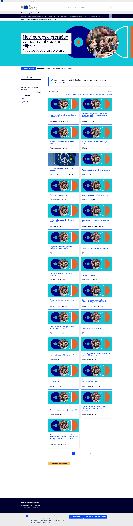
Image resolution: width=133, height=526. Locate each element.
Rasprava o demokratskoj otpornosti (37, 16)
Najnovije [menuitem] (76, 94)
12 (86, 453)
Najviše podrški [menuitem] (84, 94)
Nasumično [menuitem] (69, 94)
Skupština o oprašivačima (75, 16)
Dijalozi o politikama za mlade (92, 16)
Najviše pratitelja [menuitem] (107, 94)
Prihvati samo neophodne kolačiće (95, 516)
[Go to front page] (32, 7)
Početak (23, 16)
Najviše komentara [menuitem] (95, 94)
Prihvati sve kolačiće (76, 516)
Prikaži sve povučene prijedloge (59, 463)
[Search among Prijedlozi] (39, 92)
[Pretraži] (110, 7)
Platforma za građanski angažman (30, 502)
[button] (31, 95)
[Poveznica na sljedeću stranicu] (90, 453)
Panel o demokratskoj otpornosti (58, 16)
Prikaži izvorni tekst (28, 68)
